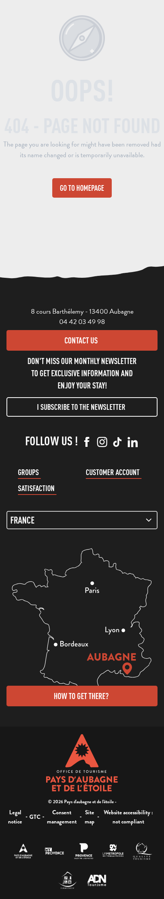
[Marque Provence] (84, 851)
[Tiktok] (117, 442)
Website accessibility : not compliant (128, 817)
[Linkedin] (133, 442)
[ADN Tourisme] (97, 880)
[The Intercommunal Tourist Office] (23, 851)
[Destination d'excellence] (142, 851)
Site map (90, 817)
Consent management (62, 817)
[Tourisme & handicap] (67, 880)
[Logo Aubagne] (82, 762)
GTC (34, 817)
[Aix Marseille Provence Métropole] (113, 851)
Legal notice (15, 817)
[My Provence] (54, 851)
